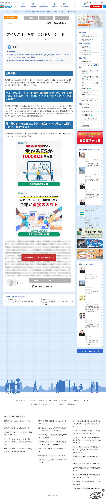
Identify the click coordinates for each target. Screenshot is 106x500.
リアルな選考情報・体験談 (91, 208)
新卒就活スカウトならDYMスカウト (17, 428)
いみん (22, 283)
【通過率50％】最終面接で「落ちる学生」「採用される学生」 (92, 165)
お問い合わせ (71, 404)
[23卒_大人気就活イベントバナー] (90, 243)
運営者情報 (34, 404)
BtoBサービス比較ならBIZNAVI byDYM (86, 488)
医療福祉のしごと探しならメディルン (51, 455)
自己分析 (64, 401)
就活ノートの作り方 (90, 210)
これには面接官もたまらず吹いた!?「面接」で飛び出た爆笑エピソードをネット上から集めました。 (92, 308)
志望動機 (12, 51)
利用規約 (60, 404)
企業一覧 (32, 401)
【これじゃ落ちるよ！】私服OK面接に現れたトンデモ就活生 (92, 325)
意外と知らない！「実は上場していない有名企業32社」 (92, 180)
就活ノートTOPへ (21, 401)
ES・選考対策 (75, 401)
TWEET (50, 280)
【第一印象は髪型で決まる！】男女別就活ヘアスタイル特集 (92, 342)
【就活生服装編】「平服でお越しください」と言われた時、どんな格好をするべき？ (92, 196)
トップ (16, 11)
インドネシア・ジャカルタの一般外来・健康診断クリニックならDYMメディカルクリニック (86, 440)
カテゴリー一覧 (25, 11)
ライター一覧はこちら (89, 351)
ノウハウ (85, 401)
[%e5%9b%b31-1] (90, 254)
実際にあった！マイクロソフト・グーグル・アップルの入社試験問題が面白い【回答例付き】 (92, 225)
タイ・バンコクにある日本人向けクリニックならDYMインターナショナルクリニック (86, 423)
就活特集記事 (88, 177)
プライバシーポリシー (48, 404)
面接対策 (87, 161)
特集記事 (41, 401)
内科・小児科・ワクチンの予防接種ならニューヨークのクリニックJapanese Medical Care (86, 449)
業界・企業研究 (53, 401)
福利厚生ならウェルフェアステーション (86, 463)
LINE (36, 280)
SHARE (64, 280)
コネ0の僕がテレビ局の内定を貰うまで (91, 292)
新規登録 (96, 6)
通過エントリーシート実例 (41, 11)
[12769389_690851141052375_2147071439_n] (90, 232)
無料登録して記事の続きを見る (38, 257)
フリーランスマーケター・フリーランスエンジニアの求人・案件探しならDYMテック (18, 441)
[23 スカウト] (90, 20)
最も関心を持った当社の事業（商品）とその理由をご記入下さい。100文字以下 (36, 60)
